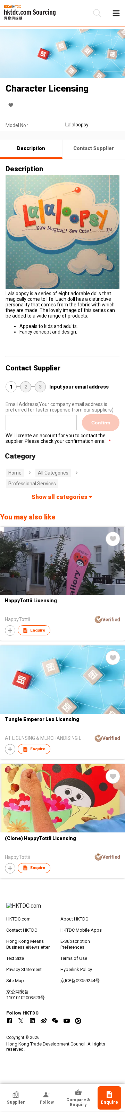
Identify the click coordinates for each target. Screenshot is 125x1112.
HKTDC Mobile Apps (81, 930)
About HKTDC (74, 919)
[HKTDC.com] (62, 909)
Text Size (15, 958)
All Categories (53, 473)
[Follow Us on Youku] (78, 1021)
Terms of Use (73, 958)
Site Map (15, 980)
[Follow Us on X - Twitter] (21, 1021)
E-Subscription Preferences (75, 944)
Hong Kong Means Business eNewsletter (28, 944)
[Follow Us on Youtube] (67, 1021)
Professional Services (32, 483)
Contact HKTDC (21, 930)
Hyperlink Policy (76, 969)
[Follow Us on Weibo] (44, 1021)
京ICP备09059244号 (80, 980)
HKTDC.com (18, 919)
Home (15, 473)
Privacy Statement (24, 969)
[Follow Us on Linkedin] (32, 1021)
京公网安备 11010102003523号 (25, 994)
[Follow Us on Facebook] (9, 1021)
